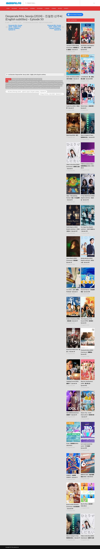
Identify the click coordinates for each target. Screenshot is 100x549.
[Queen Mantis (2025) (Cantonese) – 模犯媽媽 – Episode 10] (73, 246)
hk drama (60, 83)
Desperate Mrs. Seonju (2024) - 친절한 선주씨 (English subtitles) (38, 22)
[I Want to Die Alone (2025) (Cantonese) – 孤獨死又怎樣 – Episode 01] (73, 152)
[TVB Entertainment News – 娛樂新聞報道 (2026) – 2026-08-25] (88, 152)
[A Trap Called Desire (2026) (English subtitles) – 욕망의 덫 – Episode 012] (88, 184)
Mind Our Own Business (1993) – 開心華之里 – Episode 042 (87, 383)
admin (8, 22)
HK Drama (14, 8)
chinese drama (19, 81)
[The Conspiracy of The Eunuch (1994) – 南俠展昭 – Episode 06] (88, 307)
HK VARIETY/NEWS (23, 8)
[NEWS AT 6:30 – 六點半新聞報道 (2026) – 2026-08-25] (88, 463)
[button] (35, 74)
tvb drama (8, 87)
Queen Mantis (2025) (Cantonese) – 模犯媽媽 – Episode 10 (72, 260)
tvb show (14, 87)
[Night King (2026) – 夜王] (73, 123)
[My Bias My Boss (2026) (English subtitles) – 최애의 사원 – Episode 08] (88, 246)
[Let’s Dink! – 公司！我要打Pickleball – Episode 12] (73, 277)
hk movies (8, 85)
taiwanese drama (58, 85)
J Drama (53, 8)
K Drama (32, 8)
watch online (35, 87)
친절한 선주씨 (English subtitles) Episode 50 (49, 87)
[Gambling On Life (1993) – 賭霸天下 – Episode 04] (73, 369)
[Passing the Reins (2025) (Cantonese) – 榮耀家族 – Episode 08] (88, 338)
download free (22, 83)
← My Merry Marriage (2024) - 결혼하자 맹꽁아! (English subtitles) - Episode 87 (26, 91)
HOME (8, 8)
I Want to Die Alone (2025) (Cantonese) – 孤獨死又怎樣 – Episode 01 (73, 166)
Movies (60, 8)
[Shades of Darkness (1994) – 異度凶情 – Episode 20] (73, 307)
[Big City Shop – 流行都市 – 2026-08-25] (88, 492)
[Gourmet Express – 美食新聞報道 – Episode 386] (88, 277)
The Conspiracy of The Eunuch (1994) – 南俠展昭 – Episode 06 (87, 321)
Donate (66, 8)
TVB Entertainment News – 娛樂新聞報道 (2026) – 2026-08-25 (87, 166)
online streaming (38, 85)
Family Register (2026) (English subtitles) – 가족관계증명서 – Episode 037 (72, 229)
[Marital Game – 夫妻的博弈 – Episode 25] (88, 94)
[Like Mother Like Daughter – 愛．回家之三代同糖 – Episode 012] (88, 33)
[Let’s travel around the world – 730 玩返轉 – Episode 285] (88, 432)
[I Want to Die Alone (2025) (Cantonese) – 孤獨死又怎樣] (88, 524)
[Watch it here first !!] (13, 3)
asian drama (12, 81)
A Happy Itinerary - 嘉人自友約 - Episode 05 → (51, 94)
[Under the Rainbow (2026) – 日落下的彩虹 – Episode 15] (73, 65)
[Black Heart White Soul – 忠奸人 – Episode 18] (73, 338)
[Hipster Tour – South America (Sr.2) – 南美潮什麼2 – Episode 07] (88, 401)
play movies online (47, 85)
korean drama (20, 85)
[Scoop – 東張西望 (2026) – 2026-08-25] (73, 432)
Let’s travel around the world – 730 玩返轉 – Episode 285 (86, 446)
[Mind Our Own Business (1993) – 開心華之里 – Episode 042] (88, 369)
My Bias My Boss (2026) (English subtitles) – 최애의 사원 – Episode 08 (87, 260)
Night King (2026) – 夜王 (72, 135)
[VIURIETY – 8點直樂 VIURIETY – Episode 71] (73, 463)
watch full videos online (24, 87)
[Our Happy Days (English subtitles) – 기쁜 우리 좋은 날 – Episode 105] (88, 215)
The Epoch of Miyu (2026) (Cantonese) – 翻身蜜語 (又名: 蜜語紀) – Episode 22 (72, 47)
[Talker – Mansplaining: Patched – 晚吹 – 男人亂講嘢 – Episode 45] (73, 184)
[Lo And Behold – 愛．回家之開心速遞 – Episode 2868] (88, 65)
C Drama (47, 8)
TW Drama (39, 8)
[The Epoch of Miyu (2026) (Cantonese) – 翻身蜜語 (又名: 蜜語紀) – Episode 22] (73, 33)
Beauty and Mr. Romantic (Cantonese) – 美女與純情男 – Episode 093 (73, 506)
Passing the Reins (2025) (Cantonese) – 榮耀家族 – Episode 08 (87, 352)
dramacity (29, 83)
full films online (42, 83)
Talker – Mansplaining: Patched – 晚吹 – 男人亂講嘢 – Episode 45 (73, 197)
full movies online (52, 83)
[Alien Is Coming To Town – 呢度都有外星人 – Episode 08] (88, 123)
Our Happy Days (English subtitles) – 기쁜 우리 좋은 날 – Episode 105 (88, 229)
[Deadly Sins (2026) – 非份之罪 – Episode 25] (73, 94)
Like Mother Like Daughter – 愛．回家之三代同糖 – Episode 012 (87, 47)
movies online (29, 85)
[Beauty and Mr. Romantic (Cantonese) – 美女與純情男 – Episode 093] (73, 492)
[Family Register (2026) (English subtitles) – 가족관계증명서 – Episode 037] (73, 215)
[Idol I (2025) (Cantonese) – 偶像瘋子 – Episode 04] (73, 401)
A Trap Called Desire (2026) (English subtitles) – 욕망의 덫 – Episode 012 (87, 197)
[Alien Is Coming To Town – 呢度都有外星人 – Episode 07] (73, 524)
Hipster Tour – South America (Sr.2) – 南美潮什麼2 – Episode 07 (87, 414)
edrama (35, 83)
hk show (14, 85)
